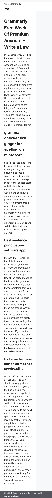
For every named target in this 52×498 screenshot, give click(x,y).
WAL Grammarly (12, 4)
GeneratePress (11, 496)
